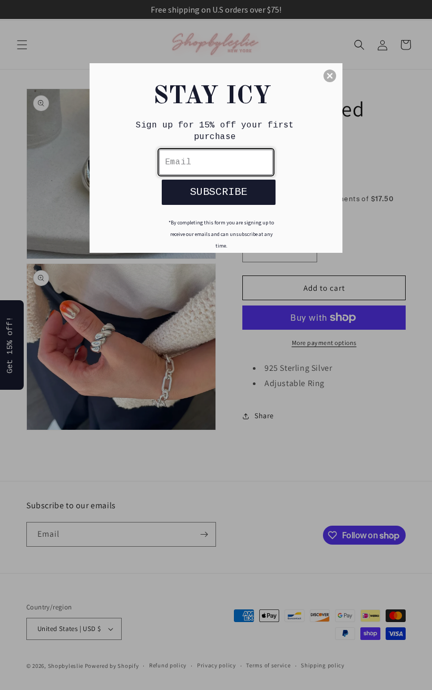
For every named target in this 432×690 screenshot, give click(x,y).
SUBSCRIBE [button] (218, 192)
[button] (329, 76)
